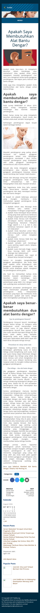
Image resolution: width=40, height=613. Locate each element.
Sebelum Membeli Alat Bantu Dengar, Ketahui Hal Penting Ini (20, 467)
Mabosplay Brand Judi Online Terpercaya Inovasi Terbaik (18, 534)
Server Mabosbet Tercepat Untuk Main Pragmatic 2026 (17, 530)
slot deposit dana (9, 559)
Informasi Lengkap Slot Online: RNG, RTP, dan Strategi (18, 542)
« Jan (5, 521)
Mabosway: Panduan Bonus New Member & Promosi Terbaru (19, 546)
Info (17, 474)
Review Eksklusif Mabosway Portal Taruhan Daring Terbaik (19, 538)
